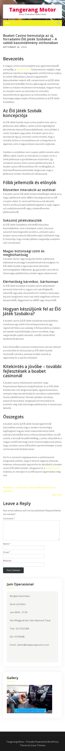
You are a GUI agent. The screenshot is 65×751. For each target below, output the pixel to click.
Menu (7, 23)
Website (7, 560)
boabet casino (23, 69)
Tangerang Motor (32, 9)
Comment (9, 518)
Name (7, 543)
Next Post (57, 494)
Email (7, 552)
